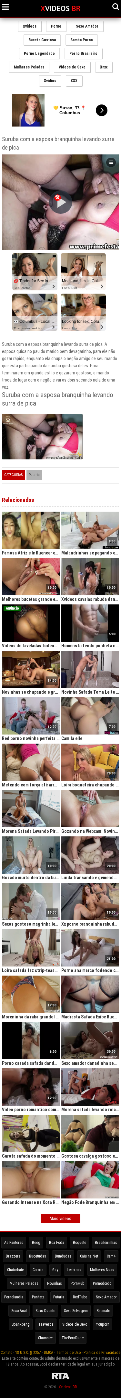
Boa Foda (56, 1242)
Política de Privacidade (102, 1352)
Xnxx (103, 67)
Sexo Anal (19, 1310)
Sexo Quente (45, 1310)
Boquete (79, 1242)
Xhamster (45, 1338)
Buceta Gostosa (42, 40)
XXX (74, 81)
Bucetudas (37, 1256)
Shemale (103, 1310)
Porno (56, 26)
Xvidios (50, 81)
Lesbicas (74, 1270)
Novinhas (54, 1283)
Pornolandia (13, 1297)
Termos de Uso (68, 1352)
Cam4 (111, 1256)
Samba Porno (81, 40)
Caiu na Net (89, 1256)
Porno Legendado (39, 53)
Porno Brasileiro (83, 53)
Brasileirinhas (106, 1242)
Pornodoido (102, 1283)
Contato (6, 1352)
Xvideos (29, 26)
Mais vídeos (60, 1218)
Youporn (102, 1324)
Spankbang (21, 1324)
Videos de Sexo (72, 67)
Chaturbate (15, 1270)
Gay (55, 1270)
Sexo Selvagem (76, 1310)
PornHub (77, 1283)
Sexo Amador (87, 26)
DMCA (48, 1352)
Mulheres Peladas (29, 67)
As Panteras (13, 1242)
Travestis (46, 1324)
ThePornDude (73, 1338)
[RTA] (60, 1379)
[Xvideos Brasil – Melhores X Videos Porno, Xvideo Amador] (60, 9)
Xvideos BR (68, 1387)
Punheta (38, 1297)
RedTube (80, 1297)
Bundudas (63, 1256)
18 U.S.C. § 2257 (28, 1352)
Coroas (38, 1270)
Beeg (36, 1242)
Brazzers (13, 1256)
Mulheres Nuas (102, 1270)
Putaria (34, 475)
